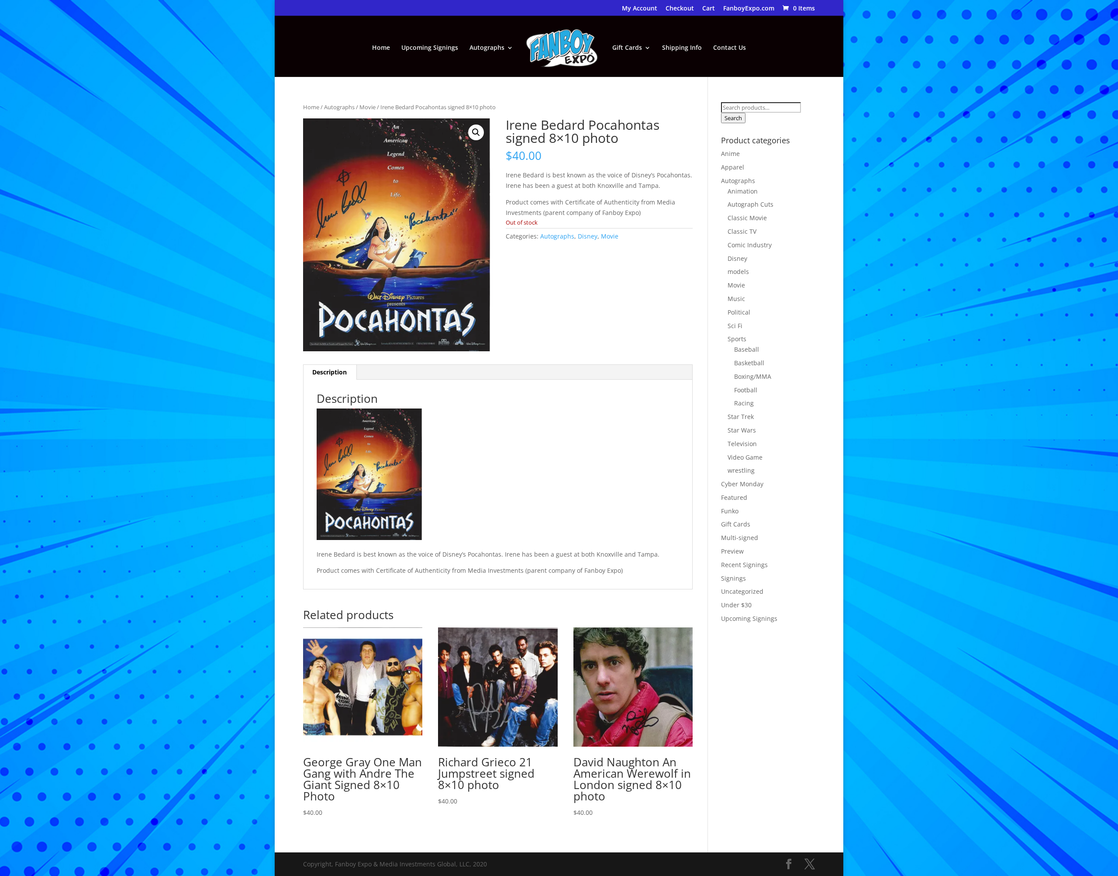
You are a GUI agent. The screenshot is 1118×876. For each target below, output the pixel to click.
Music (736, 298)
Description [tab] (329, 372)
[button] (476, 132)
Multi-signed (739, 537)
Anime (730, 153)
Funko (729, 511)
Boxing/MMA (752, 376)
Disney (587, 236)
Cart (708, 8)
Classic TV (742, 231)
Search (733, 118)
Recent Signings (744, 565)
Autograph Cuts (750, 204)
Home (381, 48)
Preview (732, 551)
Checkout (680, 8)
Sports (737, 339)
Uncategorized (742, 591)
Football (745, 390)
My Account (639, 8)
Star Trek (741, 416)
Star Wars (742, 430)
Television (742, 444)
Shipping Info (682, 48)
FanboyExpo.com (748, 8)
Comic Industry (750, 245)
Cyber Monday (742, 484)
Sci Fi (735, 326)
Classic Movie (747, 218)
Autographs (486, 48)
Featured (734, 497)
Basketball (749, 363)
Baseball (746, 349)
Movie (367, 107)
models (738, 271)
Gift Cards (627, 48)
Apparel (732, 167)
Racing (744, 403)
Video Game (745, 457)
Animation (743, 191)
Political (739, 312)
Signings (733, 578)
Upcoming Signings (429, 48)
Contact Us (729, 48)
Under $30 (736, 605)
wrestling (741, 470)
